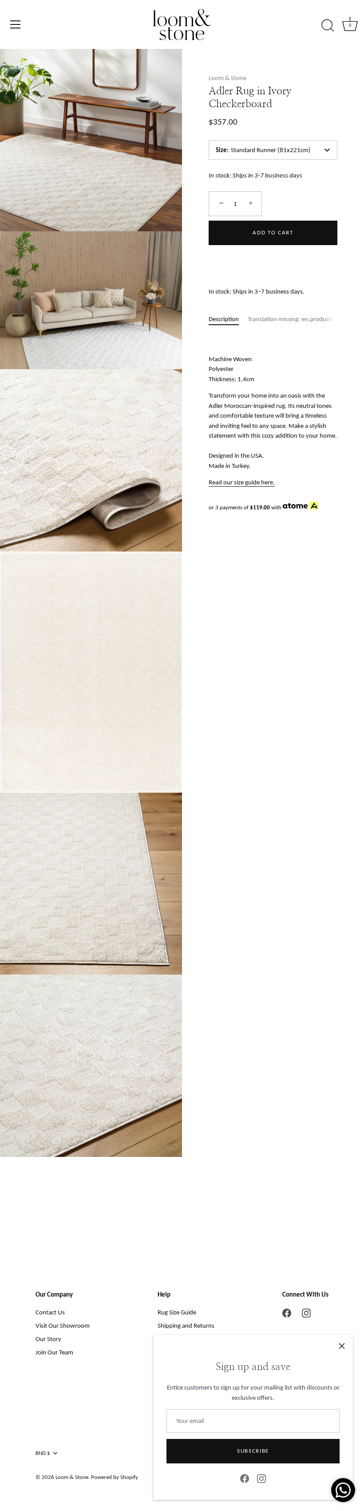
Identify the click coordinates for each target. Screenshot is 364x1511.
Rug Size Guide (177, 1312)
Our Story (48, 1339)
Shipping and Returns (186, 1326)
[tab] (228, 319)
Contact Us (50, 1312)
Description (224, 319)
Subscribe (253, 1450)
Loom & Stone (227, 78)
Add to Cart (273, 232)
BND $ (43, 1453)
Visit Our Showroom (63, 1326)
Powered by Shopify (114, 1477)
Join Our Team (54, 1352)
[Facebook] (244, 1478)
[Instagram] (261, 1478)
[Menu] (15, 24)
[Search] (327, 26)
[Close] (342, 1346)
